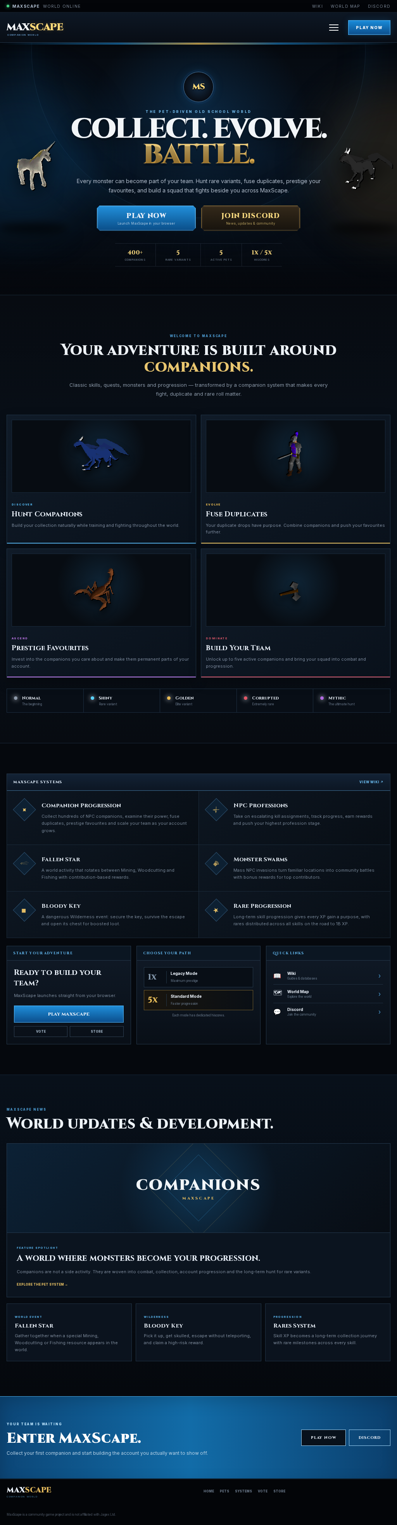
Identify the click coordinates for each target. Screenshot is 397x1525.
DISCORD (370, 1437)
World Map (345, 6)
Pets (224, 1491)
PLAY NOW (369, 27)
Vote (41, 1031)
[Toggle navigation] (333, 27)
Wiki (317, 6)
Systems (243, 1491)
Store (97, 1031)
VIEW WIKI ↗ (371, 782)
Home (209, 1491)
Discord (379, 6)
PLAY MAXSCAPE (69, 1014)
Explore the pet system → (42, 1284)
